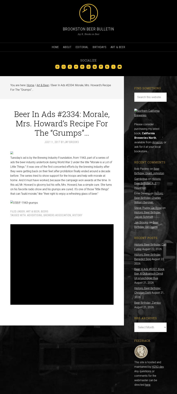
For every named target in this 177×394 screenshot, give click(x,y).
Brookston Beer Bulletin (88, 29)
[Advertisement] (62, 264)
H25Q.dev (158, 366)
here (147, 384)
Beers (44, 211)
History (77, 215)
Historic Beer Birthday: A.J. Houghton (147, 183)
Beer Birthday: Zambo (147, 302)
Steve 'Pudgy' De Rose (148, 208)
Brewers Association (57, 215)
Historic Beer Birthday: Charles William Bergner (148, 198)
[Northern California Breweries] (150, 115)
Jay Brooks (141, 222)
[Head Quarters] (141, 357)
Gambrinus (140, 178)
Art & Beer (33, 211)
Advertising (34, 215)
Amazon (157, 142)
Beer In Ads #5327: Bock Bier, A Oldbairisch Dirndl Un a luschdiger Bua (149, 274)
